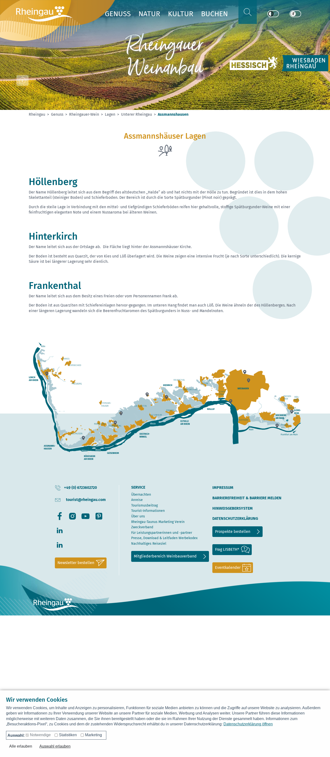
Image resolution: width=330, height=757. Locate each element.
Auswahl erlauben (55, 746)
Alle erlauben (20, 746)
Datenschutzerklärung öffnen (248, 724)
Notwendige (40, 735)
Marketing (93, 735)
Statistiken (68, 735)
